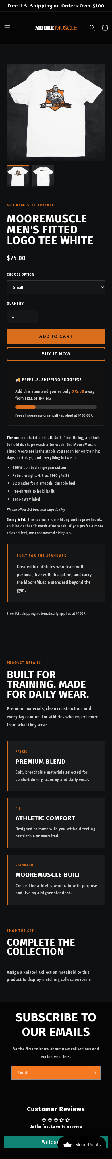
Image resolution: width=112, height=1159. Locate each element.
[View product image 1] (18, 176)
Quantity (15, 303)
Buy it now (56, 353)
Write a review (56, 1142)
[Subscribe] (94, 1073)
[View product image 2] (43, 176)
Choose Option (21, 274)
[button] (7, 27)
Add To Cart (56, 336)
